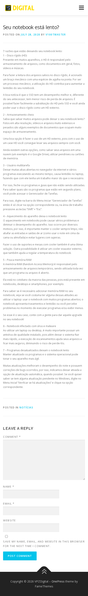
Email (9, 503)
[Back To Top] (44, 572)
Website (9, 520)
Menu (81, 7)
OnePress (58, 581)
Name (8, 486)
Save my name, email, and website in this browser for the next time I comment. (44, 544)
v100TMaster (56, 34)
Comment (12, 437)
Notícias (26, 407)
